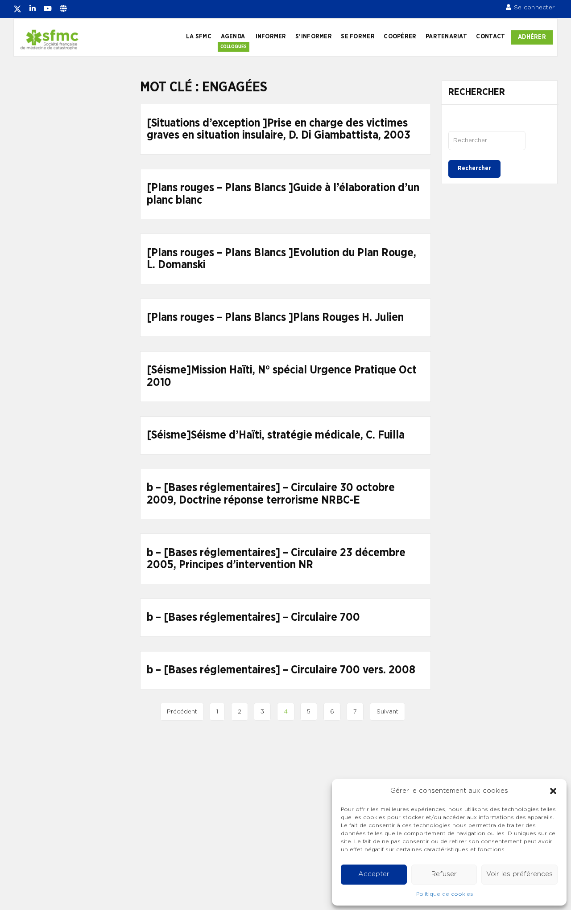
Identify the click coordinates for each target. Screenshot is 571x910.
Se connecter (534, 7)
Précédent (182, 712)
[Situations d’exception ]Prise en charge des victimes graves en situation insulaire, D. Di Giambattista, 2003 (278, 129)
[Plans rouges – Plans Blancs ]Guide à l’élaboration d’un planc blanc (283, 194)
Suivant (387, 712)
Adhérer (532, 37)
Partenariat (446, 36)
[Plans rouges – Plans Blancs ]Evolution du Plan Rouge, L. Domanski (281, 259)
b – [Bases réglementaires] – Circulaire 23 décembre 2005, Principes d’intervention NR (276, 559)
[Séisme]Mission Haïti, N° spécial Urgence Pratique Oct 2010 (282, 376)
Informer (271, 36)
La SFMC (198, 36)
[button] (553, 791)
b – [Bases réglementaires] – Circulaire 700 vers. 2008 (281, 670)
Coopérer (400, 36)
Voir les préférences (519, 874)
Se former (357, 36)
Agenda (233, 36)
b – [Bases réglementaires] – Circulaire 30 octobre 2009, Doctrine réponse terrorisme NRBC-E (271, 494)
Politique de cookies (444, 894)
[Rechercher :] (486, 140)
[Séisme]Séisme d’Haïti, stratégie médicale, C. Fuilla (276, 435)
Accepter (373, 874)
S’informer (313, 36)
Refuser (444, 874)
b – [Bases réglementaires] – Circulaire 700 (253, 617)
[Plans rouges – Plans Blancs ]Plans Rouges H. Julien (275, 317)
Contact (490, 36)
